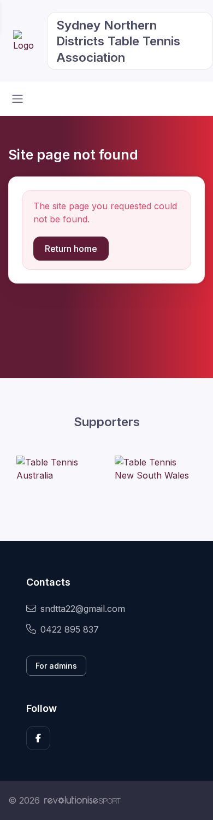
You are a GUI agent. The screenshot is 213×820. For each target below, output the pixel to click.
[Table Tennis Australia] (57, 469)
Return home (71, 248)
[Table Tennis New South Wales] (156, 469)
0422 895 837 (69, 629)
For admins (56, 665)
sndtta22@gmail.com (82, 608)
